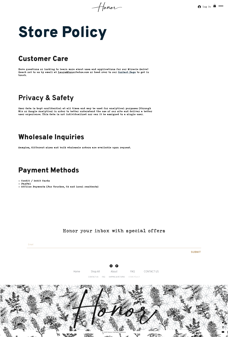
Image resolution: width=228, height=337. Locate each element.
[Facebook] (116, 265)
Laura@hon (65, 72)
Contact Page (127, 72)
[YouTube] (222, 331)
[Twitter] (222, 322)
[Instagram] (111, 265)
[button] (220, 6)
